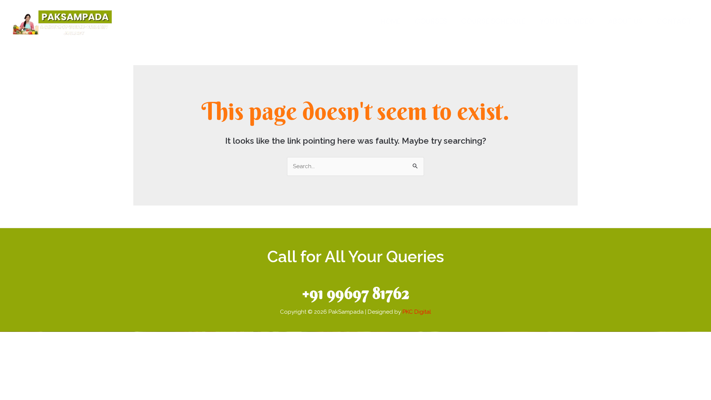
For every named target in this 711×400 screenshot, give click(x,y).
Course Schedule (493, 21)
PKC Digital (417, 312)
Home (391, 21)
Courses (431, 21)
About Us (625, 21)
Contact (674, 21)
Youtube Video (567, 21)
